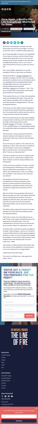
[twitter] (14, 42)
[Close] (36, 408)
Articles (3, 357)
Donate (3, 388)
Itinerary (3, 385)
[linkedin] (22, 42)
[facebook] (4, 42)
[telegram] (11, 42)
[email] (7, 42)
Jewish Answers (5, 355)
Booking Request (6, 378)
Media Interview (5, 380)
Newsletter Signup (6, 375)
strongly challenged (23, 76)
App (2, 367)
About (3, 365)
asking (12, 88)
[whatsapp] (18, 42)
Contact (3, 383)
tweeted (11, 124)
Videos (3, 360)
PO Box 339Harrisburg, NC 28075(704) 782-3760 (7, 404)
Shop (2, 362)
